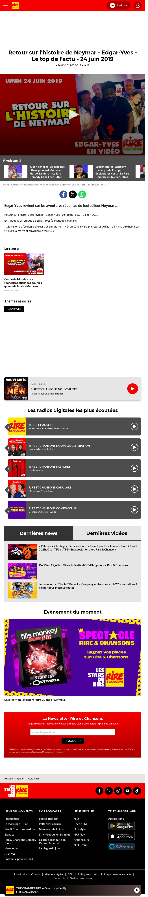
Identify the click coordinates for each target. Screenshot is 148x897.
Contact (35, 874)
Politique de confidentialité (116, 874)
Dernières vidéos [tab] (106, 533)
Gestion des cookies (81, 878)
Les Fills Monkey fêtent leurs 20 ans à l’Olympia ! (35, 699)
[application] (72, 114)
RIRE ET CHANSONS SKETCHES (49, 466)
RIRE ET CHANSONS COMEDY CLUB (53, 508)
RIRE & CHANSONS (41, 424)
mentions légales (31, 752)
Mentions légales (54, 874)
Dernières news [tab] (39, 533)
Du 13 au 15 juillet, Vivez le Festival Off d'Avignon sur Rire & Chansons (83, 565)
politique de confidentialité (51, 752)
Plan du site (20, 874)
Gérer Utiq (60, 878)
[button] (73, 114)
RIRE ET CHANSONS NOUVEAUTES (54, 389)
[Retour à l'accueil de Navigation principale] (15, 5)
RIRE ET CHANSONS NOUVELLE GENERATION (59, 445)
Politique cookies (87, 874)
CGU (70, 874)
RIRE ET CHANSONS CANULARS (50, 487)
